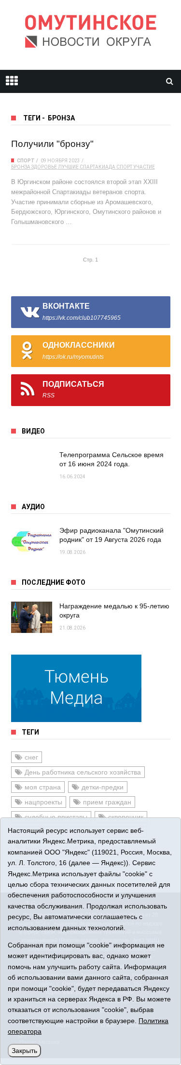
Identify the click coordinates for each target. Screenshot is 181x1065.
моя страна (43, 787)
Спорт (26, 160)
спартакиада (97, 167)
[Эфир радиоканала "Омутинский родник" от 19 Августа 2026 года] (31, 541)
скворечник (125, 817)
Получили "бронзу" (52, 144)
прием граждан (107, 802)
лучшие (68, 167)
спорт (124, 167)
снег (31, 757)
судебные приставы (56, 817)
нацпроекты (43, 802)
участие (144, 167)
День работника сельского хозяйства (83, 772)
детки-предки (103, 787)
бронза (20, 167)
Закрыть (24, 1050)
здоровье (44, 167)
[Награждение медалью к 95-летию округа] (31, 617)
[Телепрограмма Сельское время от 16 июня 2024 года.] (31, 466)
